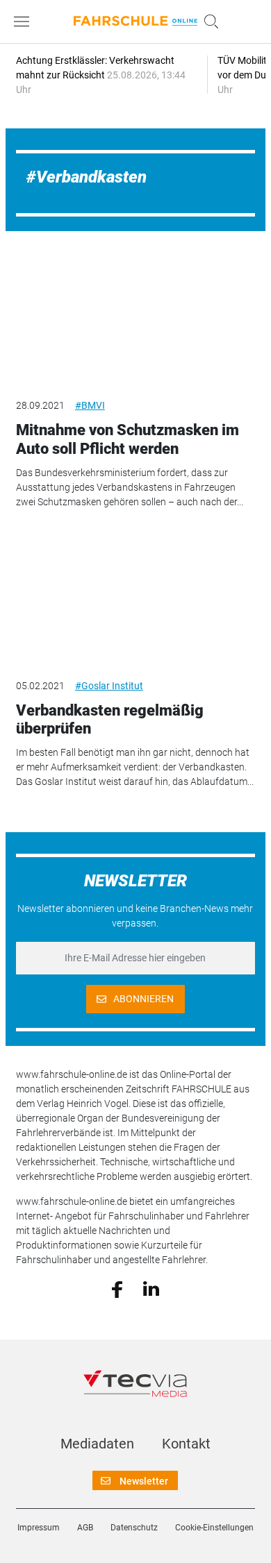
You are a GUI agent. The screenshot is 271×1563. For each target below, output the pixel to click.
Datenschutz (134, 1527)
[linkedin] (151, 1288)
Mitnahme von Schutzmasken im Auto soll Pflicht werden (127, 439)
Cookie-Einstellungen (214, 1527)
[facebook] (117, 1288)
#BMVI (90, 405)
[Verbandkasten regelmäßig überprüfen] (135, 599)
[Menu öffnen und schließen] (25, 21)
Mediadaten (97, 1443)
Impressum (38, 1527)
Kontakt (186, 1443)
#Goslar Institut (109, 685)
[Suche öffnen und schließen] (207, 21)
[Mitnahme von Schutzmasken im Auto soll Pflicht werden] (135, 319)
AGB (85, 1527)
